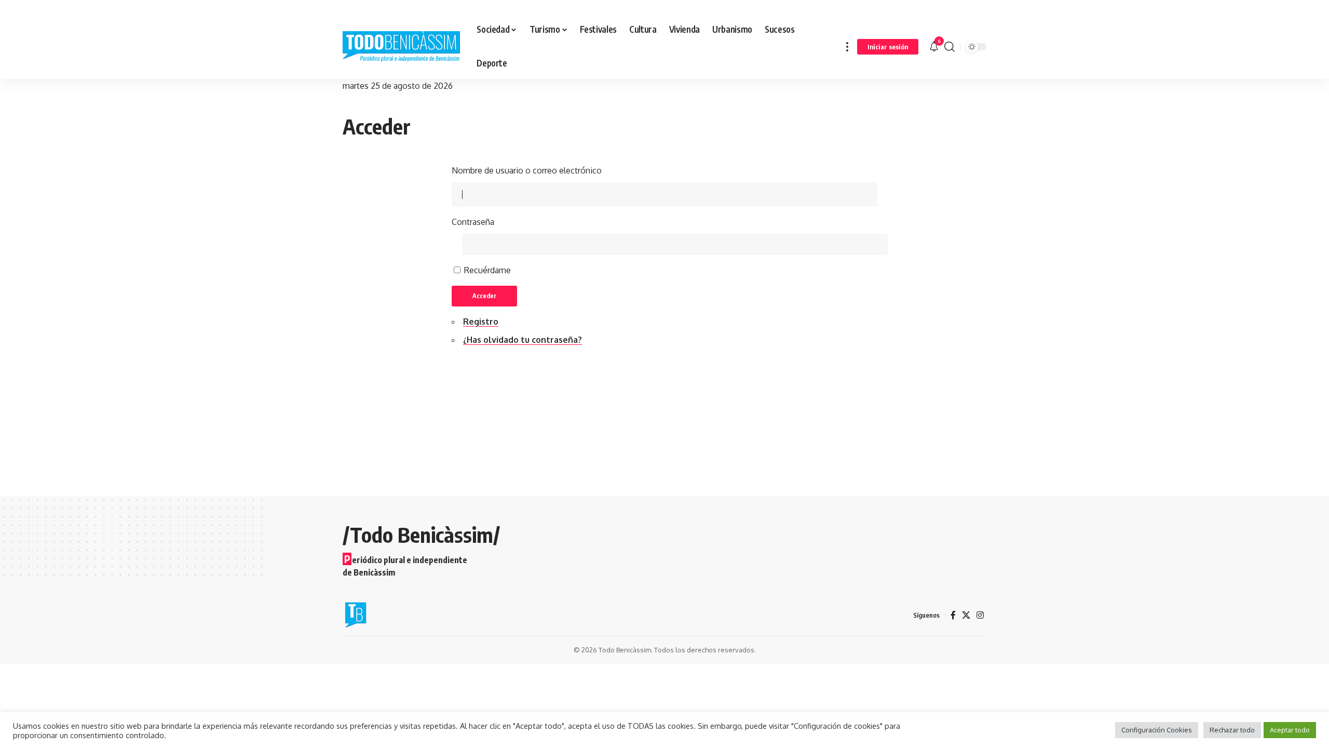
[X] (966, 615)
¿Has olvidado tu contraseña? (522, 340)
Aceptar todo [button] (1290, 730)
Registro (480, 321)
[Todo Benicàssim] (401, 46)
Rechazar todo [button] (1232, 730)
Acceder (484, 296)
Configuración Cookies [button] (1156, 730)
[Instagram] (980, 615)
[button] (847, 46)
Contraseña (473, 222)
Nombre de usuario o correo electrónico (527, 170)
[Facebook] (953, 615)
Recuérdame (487, 270)
